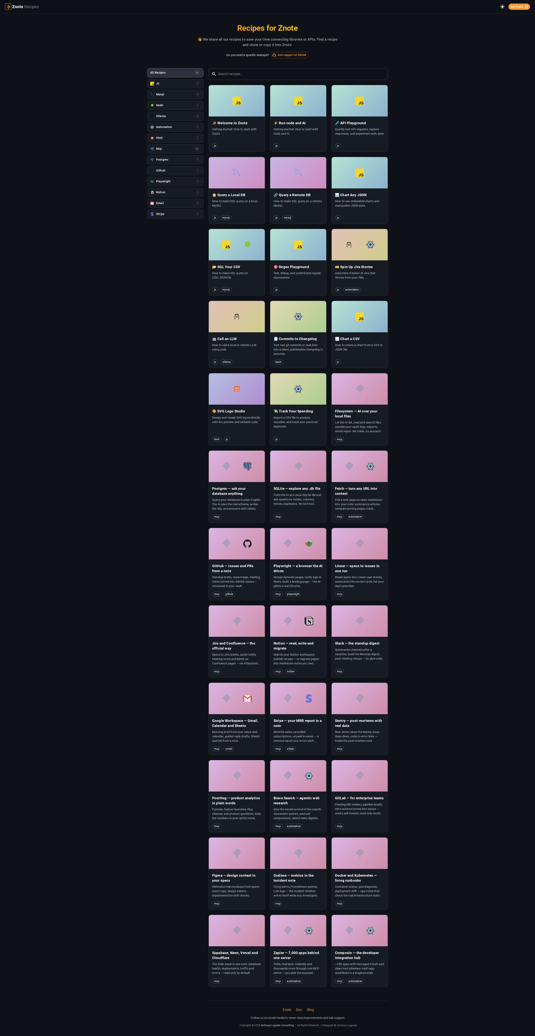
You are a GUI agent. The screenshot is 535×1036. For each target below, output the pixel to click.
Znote (287, 1010)
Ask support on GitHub (292, 54)
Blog (310, 1010)
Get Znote (517, 6)
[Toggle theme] (502, 7)
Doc (299, 1010)
